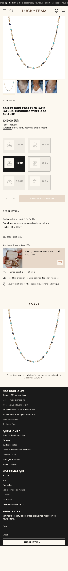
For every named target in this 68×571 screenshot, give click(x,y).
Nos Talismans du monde (14, 490)
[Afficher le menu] (4, 11)
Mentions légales (10, 464)
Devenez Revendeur (11, 419)
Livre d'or (6, 494)
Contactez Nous (10, 424)
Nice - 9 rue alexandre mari (15, 400)
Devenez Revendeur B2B (13, 504)
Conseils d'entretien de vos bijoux (17, 450)
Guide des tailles (10, 445)
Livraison (7, 127)
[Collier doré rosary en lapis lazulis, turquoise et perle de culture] (34, 340)
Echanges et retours (11, 459)
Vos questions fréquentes (14, 435)
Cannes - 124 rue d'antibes (14, 395)
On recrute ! (8, 499)
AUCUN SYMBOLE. (10, 100)
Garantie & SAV (9, 454)
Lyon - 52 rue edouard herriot (15, 405)
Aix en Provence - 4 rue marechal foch (19, 409)
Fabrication (8, 485)
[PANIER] (63, 11)
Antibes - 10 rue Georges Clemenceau (19, 414)
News (5, 480)
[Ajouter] (60, 262)
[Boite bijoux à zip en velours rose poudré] (12, 258)
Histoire (6, 475)
